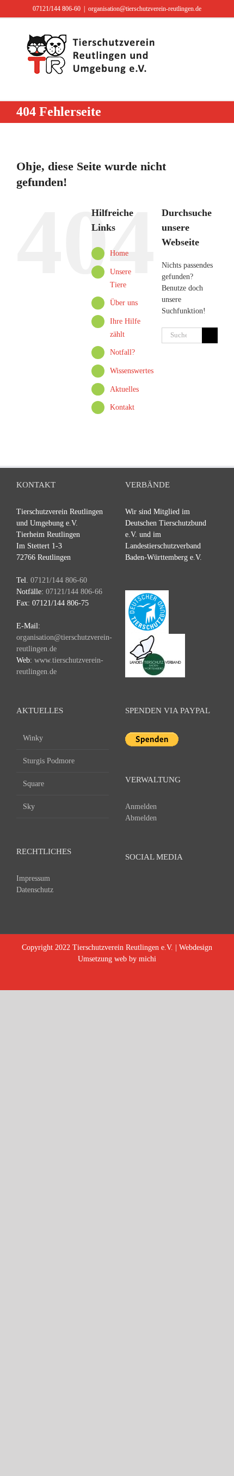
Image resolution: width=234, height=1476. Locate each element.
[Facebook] (131, 886)
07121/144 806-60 (57, 9)
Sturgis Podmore (49, 761)
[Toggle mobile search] (193, 35)
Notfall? (122, 352)
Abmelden (141, 818)
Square (33, 784)
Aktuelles (124, 389)
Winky (33, 738)
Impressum (33, 878)
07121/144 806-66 (74, 592)
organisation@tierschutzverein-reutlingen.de (144, 9)
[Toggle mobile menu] (213, 35)
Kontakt (122, 407)
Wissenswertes (131, 371)
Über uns (124, 303)
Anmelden (141, 806)
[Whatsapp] (192, 886)
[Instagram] (171, 886)
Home (119, 253)
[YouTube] (151, 886)
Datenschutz (34, 890)
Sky (29, 806)
